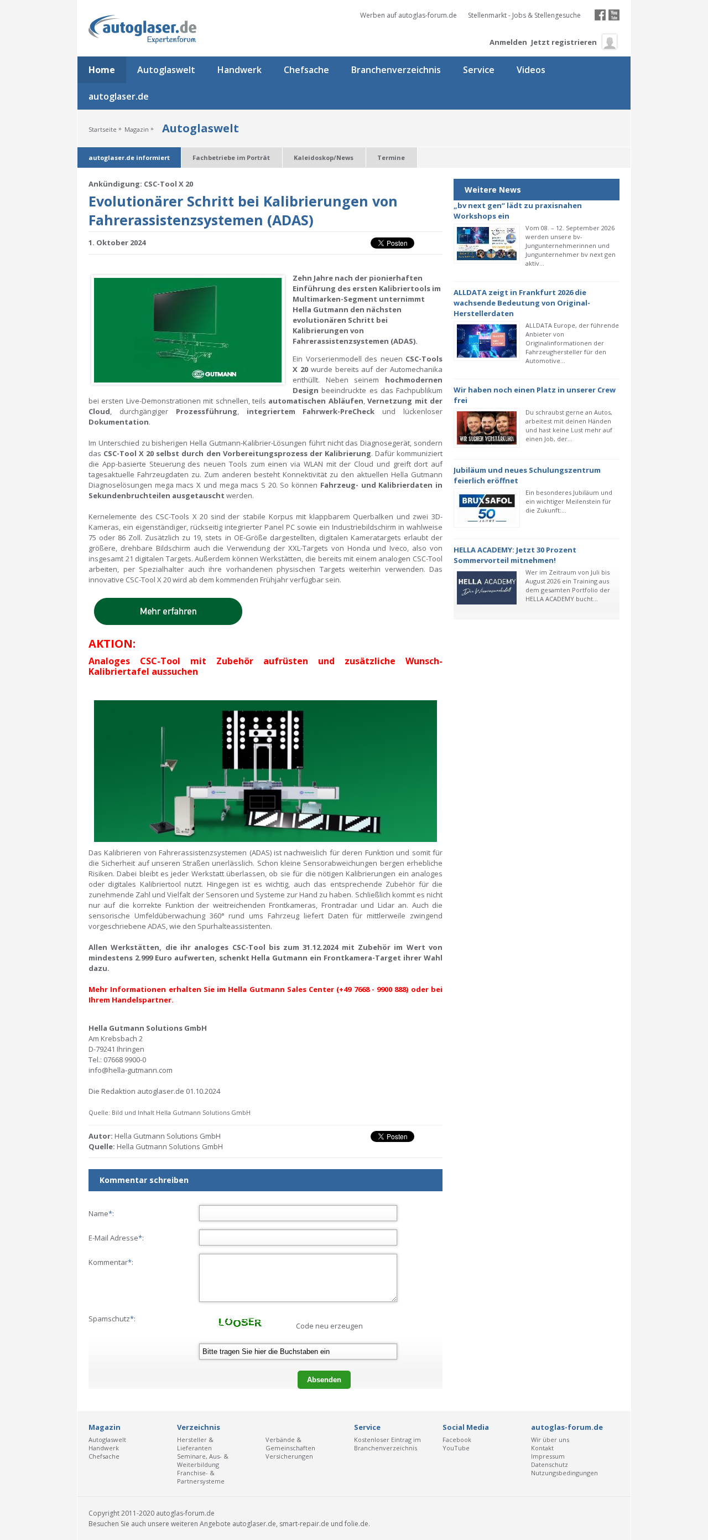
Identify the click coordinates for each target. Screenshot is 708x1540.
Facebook (456, 1439)
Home (101, 70)
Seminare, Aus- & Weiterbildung (202, 1460)
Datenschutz (549, 1464)
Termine (391, 157)
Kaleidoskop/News (323, 157)
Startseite (102, 129)
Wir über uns (550, 1439)
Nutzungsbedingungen (564, 1473)
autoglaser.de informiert (129, 157)
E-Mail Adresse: (116, 1238)
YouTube (456, 1448)
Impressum (548, 1456)
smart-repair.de (304, 1523)
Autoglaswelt (166, 70)
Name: (101, 1213)
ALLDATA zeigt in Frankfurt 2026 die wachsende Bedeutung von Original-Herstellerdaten (522, 302)
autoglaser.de (118, 96)
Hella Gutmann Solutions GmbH (170, 1146)
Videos (531, 70)
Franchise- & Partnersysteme (201, 1477)
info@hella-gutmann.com (130, 1070)
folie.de (356, 1523)
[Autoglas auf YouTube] (614, 18)
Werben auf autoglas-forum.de (408, 15)
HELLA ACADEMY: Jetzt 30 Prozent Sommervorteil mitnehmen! (515, 555)
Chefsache (306, 70)
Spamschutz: (112, 1319)
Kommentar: (110, 1262)
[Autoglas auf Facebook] (600, 18)
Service (478, 70)
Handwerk (239, 70)
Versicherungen (289, 1456)
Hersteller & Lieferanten (195, 1443)
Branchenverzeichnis (396, 70)
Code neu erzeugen (329, 1326)
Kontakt (542, 1448)
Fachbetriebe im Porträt (231, 157)
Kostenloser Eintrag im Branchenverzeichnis (387, 1443)
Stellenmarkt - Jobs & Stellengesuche (524, 15)
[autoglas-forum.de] (143, 29)
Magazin (136, 129)
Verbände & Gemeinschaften (290, 1443)
